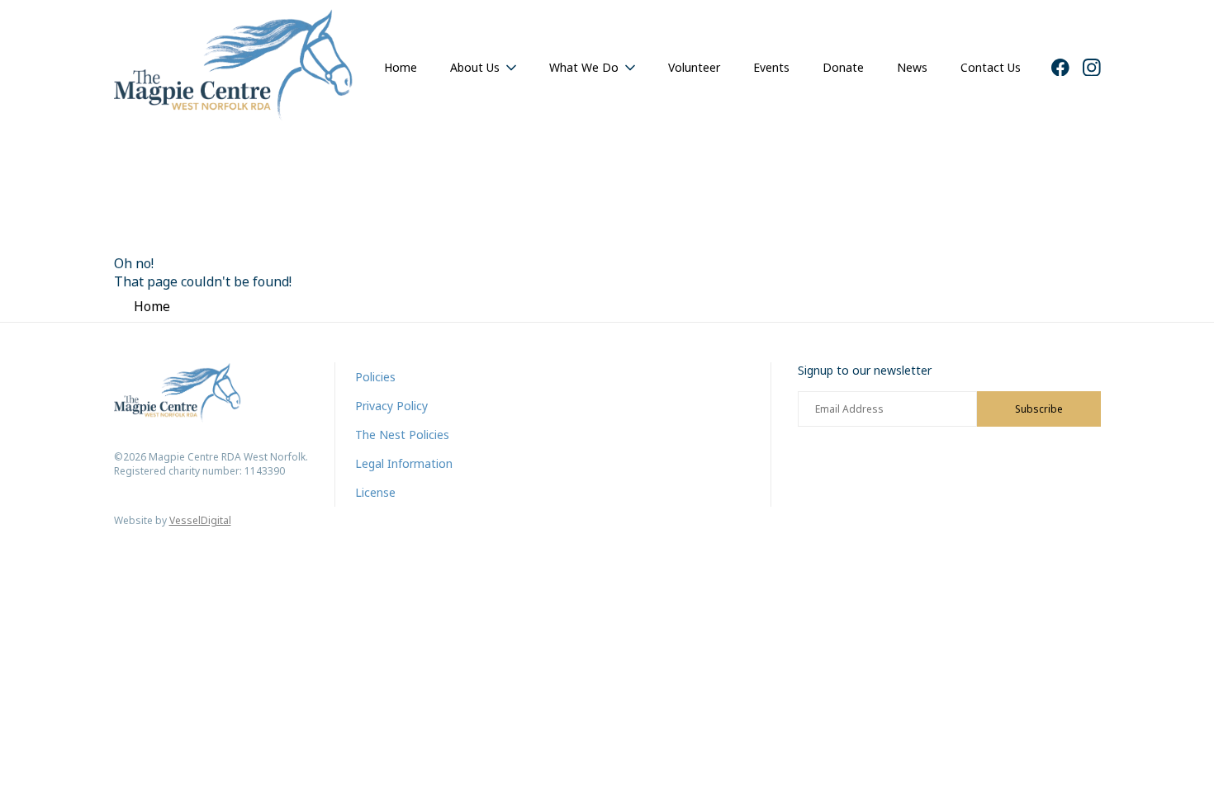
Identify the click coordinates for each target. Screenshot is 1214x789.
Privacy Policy (391, 405)
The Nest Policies (402, 434)
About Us (475, 67)
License (375, 492)
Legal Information (404, 463)
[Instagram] (1092, 68)
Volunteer (694, 67)
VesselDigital (200, 520)
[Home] (233, 67)
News (912, 67)
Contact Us (990, 67)
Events (771, 67)
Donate (843, 67)
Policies (375, 377)
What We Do (584, 67)
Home (400, 67)
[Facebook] (1060, 68)
